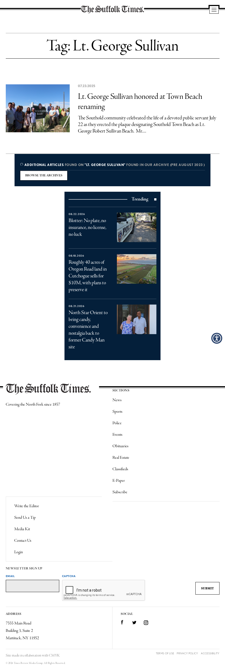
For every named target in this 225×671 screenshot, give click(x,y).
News (117, 400)
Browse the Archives (43, 175)
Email (10, 576)
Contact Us (22, 540)
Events (117, 434)
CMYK (54, 655)
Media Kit (22, 529)
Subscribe (120, 492)
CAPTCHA (69, 576)
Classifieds (120, 469)
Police (117, 423)
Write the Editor (26, 506)
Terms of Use (165, 653)
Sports (117, 411)
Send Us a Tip (25, 517)
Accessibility (210, 653)
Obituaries (120, 446)
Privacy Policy (187, 653)
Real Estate (121, 457)
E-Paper (119, 480)
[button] (216, 338)
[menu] (214, 10)
